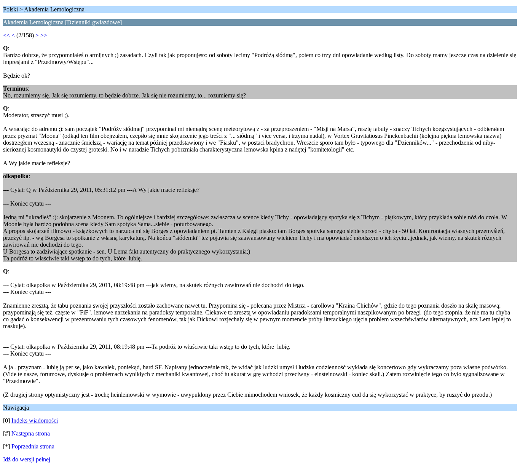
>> (43, 35)
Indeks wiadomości (34, 420)
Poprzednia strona (32, 446)
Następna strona (30, 433)
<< (6, 35)
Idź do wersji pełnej (26, 459)
